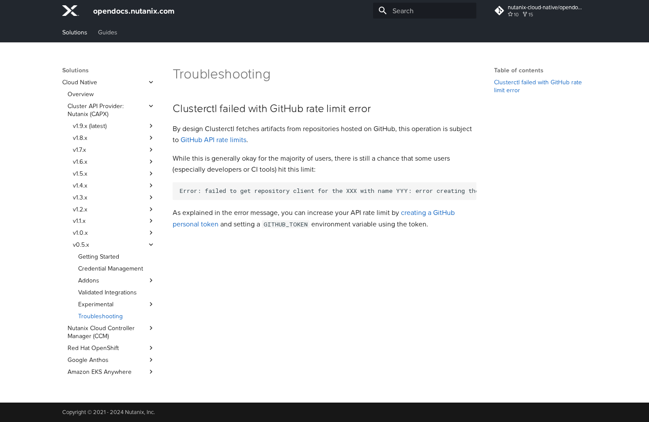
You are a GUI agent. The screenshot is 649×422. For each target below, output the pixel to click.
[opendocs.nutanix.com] (71, 10)
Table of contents (518, 70)
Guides (107, 32)
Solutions (74, 32)
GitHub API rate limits (213, 139)
